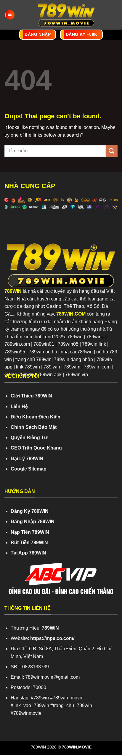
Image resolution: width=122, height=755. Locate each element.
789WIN (13, 291)
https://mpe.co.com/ (52, 638)
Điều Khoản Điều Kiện (35, 416)
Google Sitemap (28, 468)
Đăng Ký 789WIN (30, 511)
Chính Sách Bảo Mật (34, 427)
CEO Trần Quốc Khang (36, 447)
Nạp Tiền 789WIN (30, 532)
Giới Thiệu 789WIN (31, 395)
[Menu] (10, 15)
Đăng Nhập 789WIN (32, 521)
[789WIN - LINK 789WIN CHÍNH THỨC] (66, 15)
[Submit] (112, 150)
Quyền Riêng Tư (29, 437)
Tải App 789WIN (28, 552)
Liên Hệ (19, 406)
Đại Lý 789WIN (27, 458)
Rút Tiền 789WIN (29, 542)
